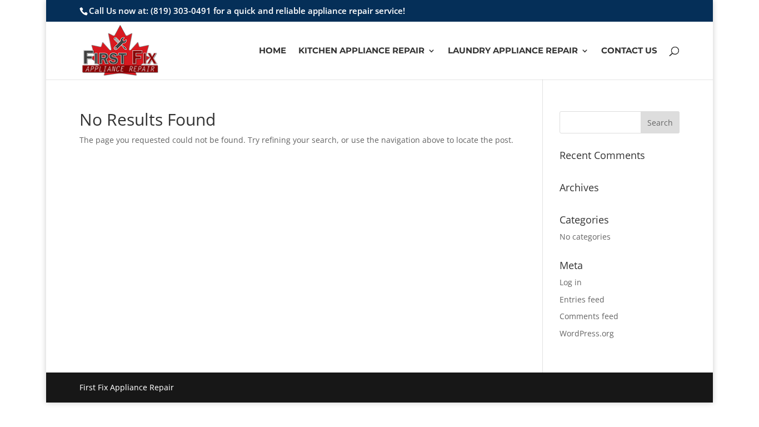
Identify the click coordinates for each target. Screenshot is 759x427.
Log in (571, 282)
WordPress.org (587, 333)
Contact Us (629, 51)
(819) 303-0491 (181, 10)
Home (272, 51)
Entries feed (582, 299)
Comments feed (589, 316)
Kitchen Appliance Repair (361, 51)
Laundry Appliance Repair (513, 51)
